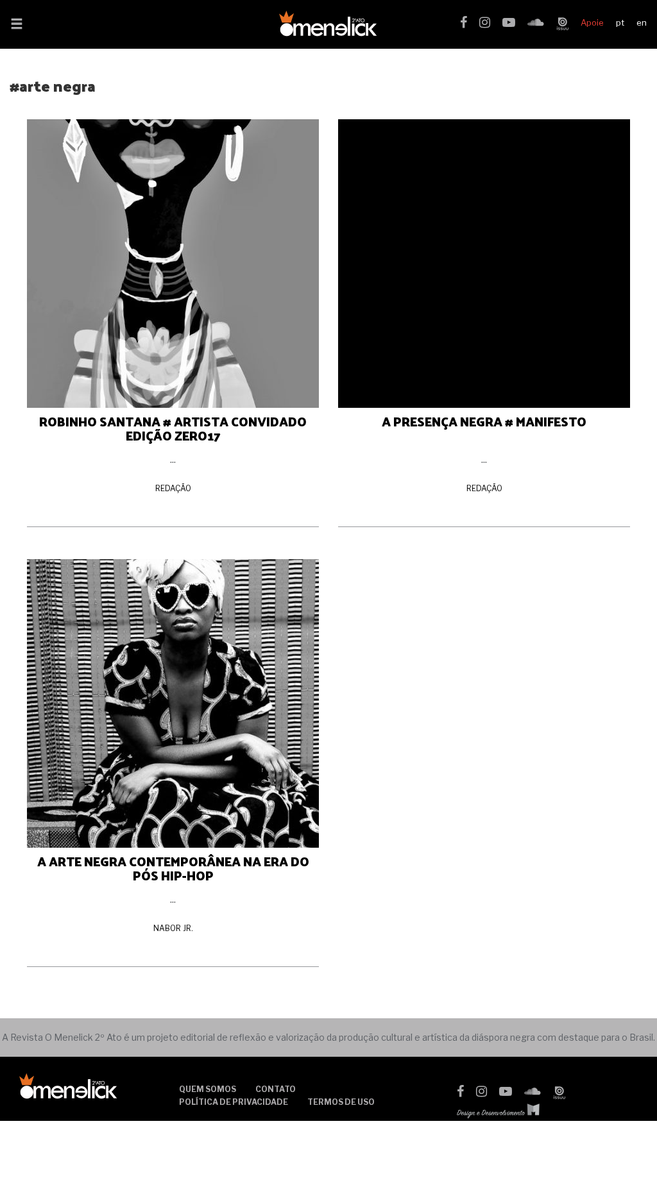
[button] (17, 25)
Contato (275, 1089)
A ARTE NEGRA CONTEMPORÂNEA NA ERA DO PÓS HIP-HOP (173, 868)
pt (620, 22)
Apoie (592, 22)
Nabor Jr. (173, 928)
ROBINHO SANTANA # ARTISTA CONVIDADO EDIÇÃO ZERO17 (173, 428)
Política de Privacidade (233, 1102)
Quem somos (207, 1089)
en (641, 22)
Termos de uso (341, 1102)
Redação (173, 488)
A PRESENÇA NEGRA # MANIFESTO (484, 421)
